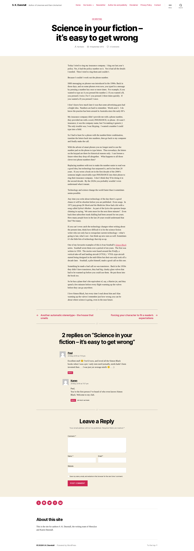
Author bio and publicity (117, 5)
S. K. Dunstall (19, 5)
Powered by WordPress (66, 545)
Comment (72, 436)
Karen (82, 47)
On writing (97, 19)
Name (70, 456)
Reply (70, 372)
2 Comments (114, 47)
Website (70, 466)
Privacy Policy (146, 5)
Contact (157, 5)
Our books (87, 5)
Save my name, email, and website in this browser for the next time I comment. (96, 476)
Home (78, 5)
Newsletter (100, 5)
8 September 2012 (97, 47)
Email (100, 456)
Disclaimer (134, 5)
